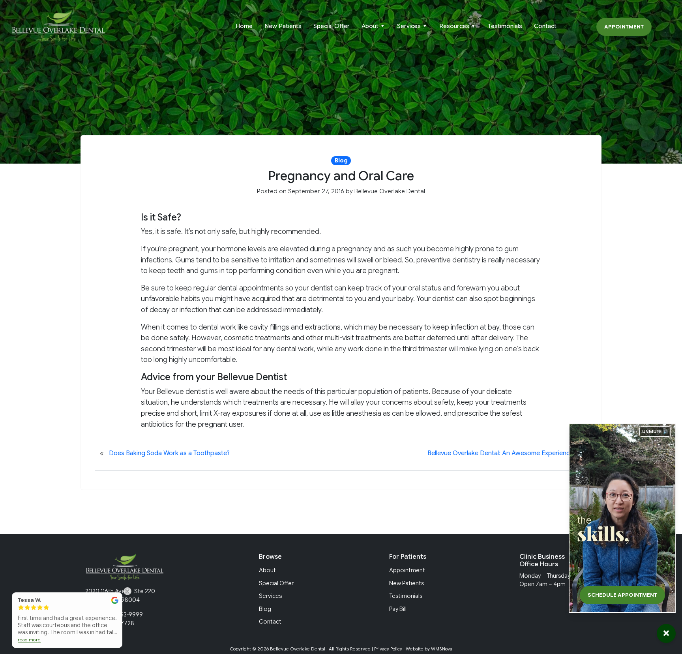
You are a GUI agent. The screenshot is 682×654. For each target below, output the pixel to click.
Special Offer (331, 26)
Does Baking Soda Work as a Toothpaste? (169, 453)
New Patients (283, 26)
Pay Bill (398, 609)
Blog (265, 609)
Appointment (624, 27)
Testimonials (505, 26)
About (370, 26)
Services (409, 26)
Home (244, 26)
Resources (454, 26)
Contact (545, 26)
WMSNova (441, 649)
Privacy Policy (388, 649)
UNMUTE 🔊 (655, 431)
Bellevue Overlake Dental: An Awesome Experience (500, 453)
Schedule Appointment (622, 595)
